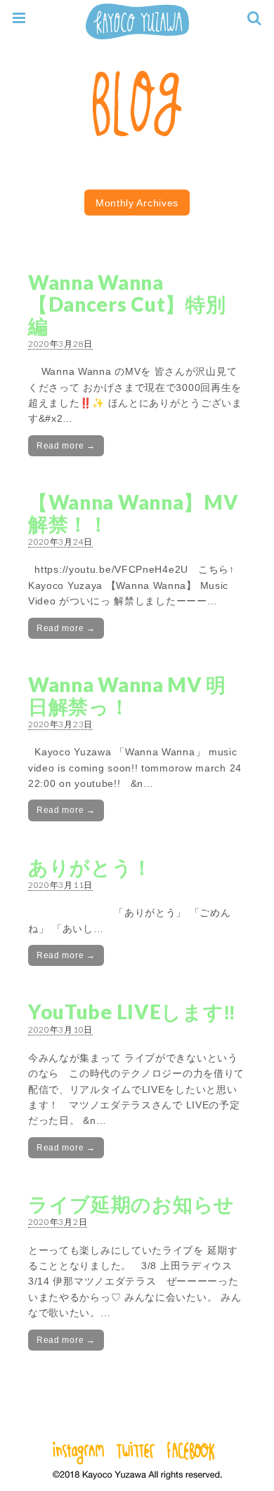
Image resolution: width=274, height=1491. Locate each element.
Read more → (66, 446)
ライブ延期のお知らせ (131, 1204)
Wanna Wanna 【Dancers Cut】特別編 (127, 304)
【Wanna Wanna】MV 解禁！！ (133, 513)
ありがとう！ (90, 867)
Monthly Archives (137, 202)
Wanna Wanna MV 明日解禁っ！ (127, 695)
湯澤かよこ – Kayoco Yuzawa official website (137, 21)
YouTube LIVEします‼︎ (132, 1011)
